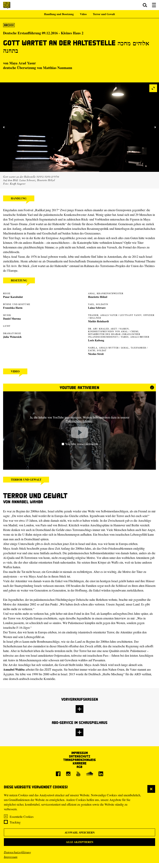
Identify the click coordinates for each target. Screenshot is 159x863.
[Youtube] (78, 773)
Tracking (15, 822)
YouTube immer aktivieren (81, 444)
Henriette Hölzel (97, 297)
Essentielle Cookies (22, 817)
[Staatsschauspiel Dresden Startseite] (6, 5)
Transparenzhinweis (79, 760)
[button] (145, 5)
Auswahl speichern (80, 832)
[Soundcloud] (89, 773)
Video (83, 14)
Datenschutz (79, 756)
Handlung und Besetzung (59, 14)
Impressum (10, 857)
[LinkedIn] (101, 773)
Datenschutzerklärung (17, 852)
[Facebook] (58, 773)
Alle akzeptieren (79, 842)
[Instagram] (68, 773)
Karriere (79, 763)
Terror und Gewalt (104, 14)
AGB (79, 767)
